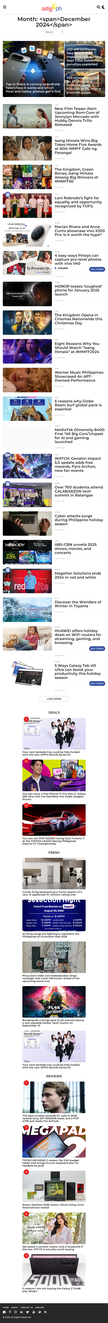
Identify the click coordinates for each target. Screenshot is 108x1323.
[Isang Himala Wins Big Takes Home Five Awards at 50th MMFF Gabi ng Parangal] (27, 148)
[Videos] (8, 455)
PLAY (57, 455)
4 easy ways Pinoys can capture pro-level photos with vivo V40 (78, 259)
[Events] (8, 194)
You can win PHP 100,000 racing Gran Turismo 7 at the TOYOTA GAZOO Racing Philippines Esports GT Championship (53, 841)
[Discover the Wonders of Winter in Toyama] (27, 609)
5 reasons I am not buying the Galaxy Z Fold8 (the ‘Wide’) (51, 1290)
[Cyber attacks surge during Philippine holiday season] (27, 523)
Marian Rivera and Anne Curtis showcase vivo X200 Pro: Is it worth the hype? (80, 230)
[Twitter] (27, 1312)
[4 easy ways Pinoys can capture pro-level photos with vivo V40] (27, 263)
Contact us (27, 1307)
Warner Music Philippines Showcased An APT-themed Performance (79, 376)
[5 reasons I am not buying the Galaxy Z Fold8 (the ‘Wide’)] (54, 1270)
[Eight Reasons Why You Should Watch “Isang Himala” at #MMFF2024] (27, 351)
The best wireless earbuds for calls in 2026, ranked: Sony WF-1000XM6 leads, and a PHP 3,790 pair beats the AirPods (50, 1118)
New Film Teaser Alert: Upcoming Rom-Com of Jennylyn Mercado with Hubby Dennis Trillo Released (77, 116)
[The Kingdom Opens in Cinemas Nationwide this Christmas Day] (27, 322)
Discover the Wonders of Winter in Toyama (78, 604)
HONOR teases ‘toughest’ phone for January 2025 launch (78, 290)
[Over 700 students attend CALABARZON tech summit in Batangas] (27, 495)
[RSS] (45, 1312)
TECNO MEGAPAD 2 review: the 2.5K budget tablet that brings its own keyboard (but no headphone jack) (50, 1163)
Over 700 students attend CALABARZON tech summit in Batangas (79, 491)
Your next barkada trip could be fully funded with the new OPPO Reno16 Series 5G (51, 753)
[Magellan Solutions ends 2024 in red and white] (27, 581)
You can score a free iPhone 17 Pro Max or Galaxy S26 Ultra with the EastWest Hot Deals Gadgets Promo (54, 796)
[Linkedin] (21, 1312)
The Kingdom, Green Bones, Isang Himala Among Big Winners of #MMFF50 (76, 175)
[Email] (4, 1312)
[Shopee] (39, 1312)
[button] (4, 7)
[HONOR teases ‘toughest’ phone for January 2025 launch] (27, 294)
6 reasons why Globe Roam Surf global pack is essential (78, 405)
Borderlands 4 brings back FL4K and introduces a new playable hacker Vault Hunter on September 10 (53, 1023)
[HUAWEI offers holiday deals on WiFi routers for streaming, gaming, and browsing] (27, 638)
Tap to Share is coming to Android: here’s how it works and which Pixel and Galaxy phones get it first (33, 88)
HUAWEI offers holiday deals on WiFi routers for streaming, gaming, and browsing (78, 637)
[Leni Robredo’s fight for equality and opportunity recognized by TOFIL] (27, 205)
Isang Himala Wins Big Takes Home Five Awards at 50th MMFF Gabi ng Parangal (78, 146)
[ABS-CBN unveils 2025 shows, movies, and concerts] (27, 552)
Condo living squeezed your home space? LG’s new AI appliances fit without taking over (52, 893)
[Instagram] (15, 1312)
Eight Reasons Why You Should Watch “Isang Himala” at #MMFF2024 (77, 347)
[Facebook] (10, 1312)
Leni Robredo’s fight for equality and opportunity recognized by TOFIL (78, 202)
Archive (39, 1307)
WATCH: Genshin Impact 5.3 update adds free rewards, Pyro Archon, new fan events (78, 464)
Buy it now (97, 269)
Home (6, 1307)
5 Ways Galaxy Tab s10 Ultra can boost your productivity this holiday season (78, 671)
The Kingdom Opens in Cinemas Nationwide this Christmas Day (78, 319)
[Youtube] (33, 1312)
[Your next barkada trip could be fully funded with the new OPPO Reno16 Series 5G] (54, 733)
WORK (57, 223)
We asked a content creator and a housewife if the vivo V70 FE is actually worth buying (52, 1248)
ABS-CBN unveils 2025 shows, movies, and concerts (76, 548)
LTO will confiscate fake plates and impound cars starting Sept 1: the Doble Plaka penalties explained (85, 57)
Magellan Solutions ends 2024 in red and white (78, 575)
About (14, 1307)
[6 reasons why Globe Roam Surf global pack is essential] (27, 409)
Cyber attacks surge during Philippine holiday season (79, 520)
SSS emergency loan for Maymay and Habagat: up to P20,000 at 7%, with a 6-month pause (84, 85)
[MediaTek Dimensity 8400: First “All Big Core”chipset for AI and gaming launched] (27, 437)
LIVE (56, 105)
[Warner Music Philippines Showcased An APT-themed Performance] (27, 380)
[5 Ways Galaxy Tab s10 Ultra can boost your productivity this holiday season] (27, 673)
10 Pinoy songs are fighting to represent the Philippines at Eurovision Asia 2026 (50, 935)
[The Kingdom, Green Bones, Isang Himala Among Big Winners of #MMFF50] (27, 177)
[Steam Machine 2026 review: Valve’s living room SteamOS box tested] (54, 1186)
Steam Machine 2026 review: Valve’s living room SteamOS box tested (53, 1206)
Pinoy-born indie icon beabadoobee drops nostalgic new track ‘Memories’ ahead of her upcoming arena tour (51, 978)
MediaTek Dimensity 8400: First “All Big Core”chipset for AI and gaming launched (80, 435)
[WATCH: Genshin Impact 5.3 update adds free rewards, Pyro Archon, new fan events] (27, 466)
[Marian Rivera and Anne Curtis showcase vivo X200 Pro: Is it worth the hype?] (27, 234)
